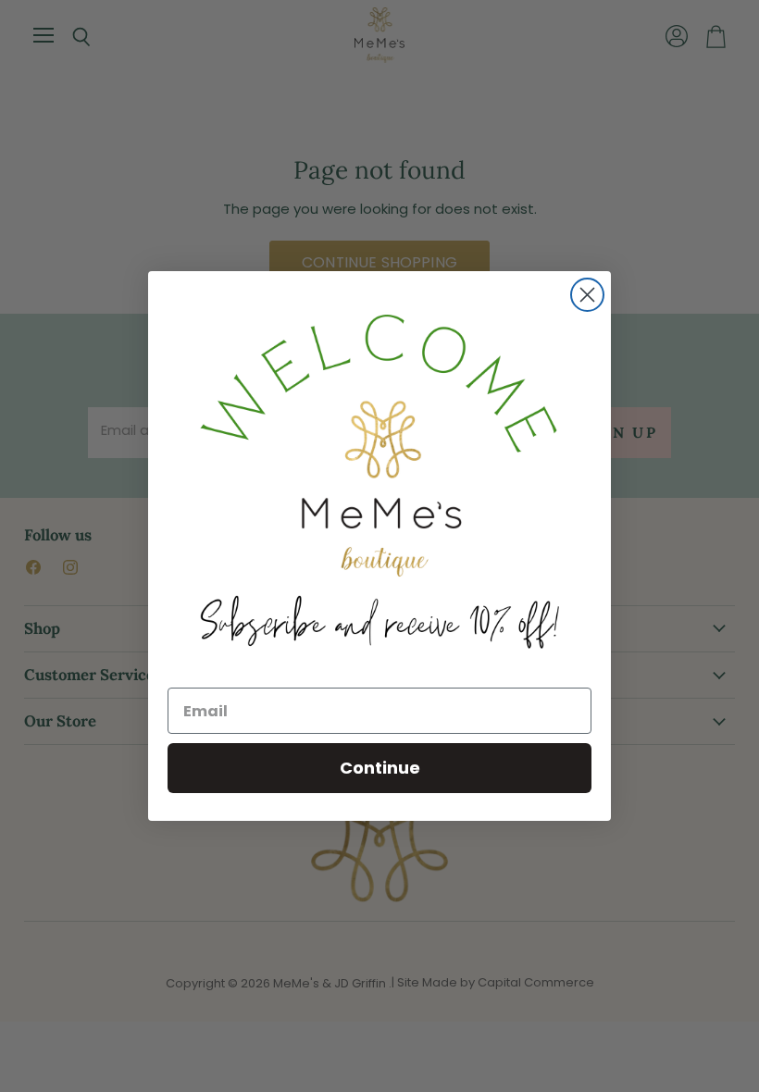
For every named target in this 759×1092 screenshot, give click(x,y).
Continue (380, 767)
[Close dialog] (587, 295)
